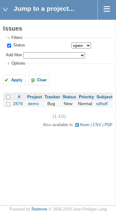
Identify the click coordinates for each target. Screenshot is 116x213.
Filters (17, 38)
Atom (84, 125)
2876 (18, 103)
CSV (97, 125)
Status (18, 45)
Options (18, 63)
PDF (109, 125)
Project (34, 96)
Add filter (14, 55)
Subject (105, 96)
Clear (42, 80)
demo (33, 103)
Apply (16, 80)
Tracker (52, 96)
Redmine (39, 209)
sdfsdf (102, 103)
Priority (86, 96)
